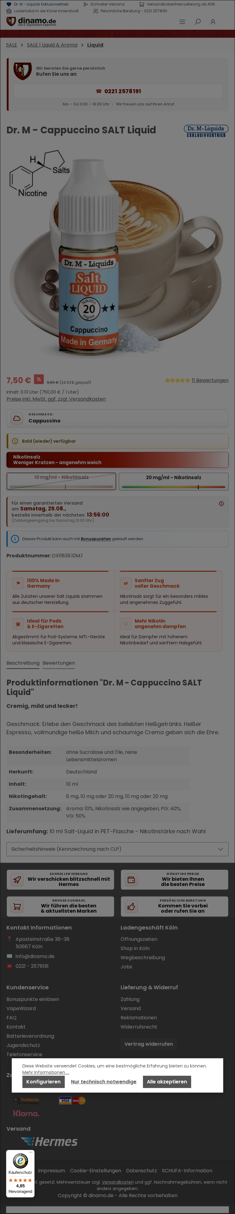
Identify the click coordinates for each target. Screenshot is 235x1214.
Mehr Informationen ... (45, 1072)
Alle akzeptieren (167, 1081)
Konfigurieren (43, 1081)
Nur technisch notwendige (103, 1081)
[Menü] (31, 1153)
